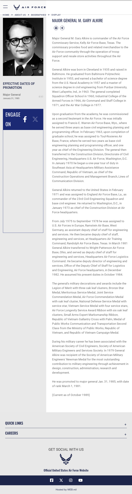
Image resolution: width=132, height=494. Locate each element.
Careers (11, 433)
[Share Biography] (62, 28)
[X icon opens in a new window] (61, 480)
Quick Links (14, 423)
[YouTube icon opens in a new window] (80, 480)
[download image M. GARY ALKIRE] (40, 72)
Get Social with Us (66, 449)
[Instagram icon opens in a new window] (70, 480)
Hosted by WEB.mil (66, 489)
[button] (5, 7)
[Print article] (56, 28)
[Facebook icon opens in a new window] (51, 480)
